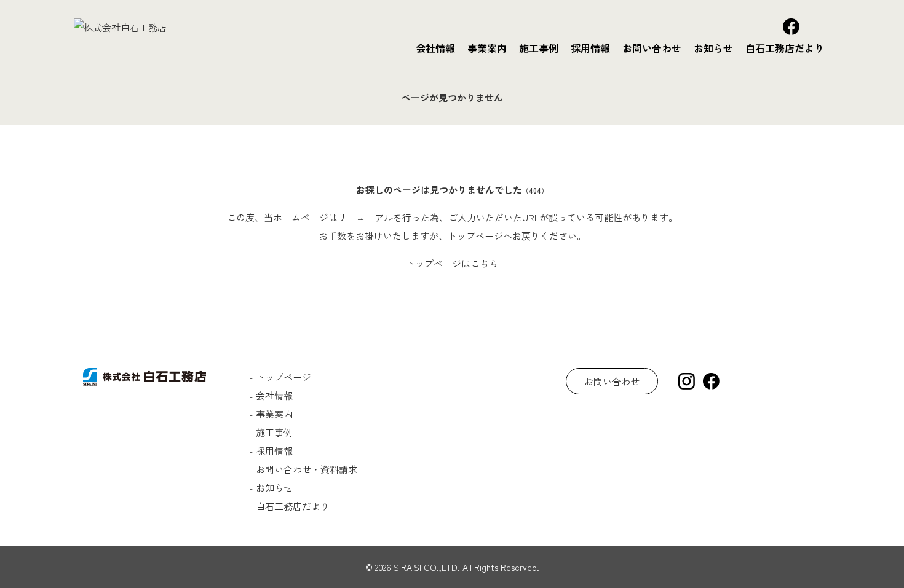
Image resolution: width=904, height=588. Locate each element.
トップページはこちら (452, 263)
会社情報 (435, 48)
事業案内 (487, 48)
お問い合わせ (651, 48)
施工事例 (538, 48)
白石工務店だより (784, 48)
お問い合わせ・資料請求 (306, 469)
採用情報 (590, 48)
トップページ (283, 376)
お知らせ (713, 48)
